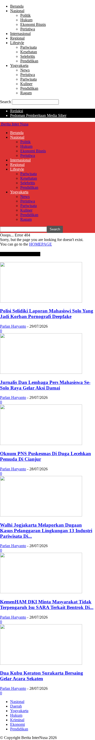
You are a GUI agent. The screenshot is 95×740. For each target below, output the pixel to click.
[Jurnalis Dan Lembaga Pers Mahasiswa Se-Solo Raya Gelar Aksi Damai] (41, 372)
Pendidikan (29, 61)
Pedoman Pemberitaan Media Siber (38, 115)
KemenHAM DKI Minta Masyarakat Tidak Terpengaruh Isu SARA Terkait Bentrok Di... (46, 604)
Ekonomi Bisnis (33, 24)
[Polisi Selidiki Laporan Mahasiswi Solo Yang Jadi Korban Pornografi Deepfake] (41, 301)
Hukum (26, 20)
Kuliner (26, 84)
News (25, 70)
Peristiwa (27, 29)
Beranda (17, 6)
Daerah (16, 706)
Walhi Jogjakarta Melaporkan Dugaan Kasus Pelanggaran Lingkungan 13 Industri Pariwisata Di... (46, 530)
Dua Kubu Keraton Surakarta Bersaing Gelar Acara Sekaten (41, 675)
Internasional (20, 33)
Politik (25, 15)
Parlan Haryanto (13, 326)
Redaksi (16, 111)
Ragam (26, 93)
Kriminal (17, 720)
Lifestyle (17, 43)
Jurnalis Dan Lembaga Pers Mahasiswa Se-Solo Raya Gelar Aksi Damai (45, 385)
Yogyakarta (19, 65)
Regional (17, 38)
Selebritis (27, 56)
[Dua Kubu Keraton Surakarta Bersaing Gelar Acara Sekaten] (41, 663)
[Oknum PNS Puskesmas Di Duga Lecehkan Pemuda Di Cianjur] (41, 443)
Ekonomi (17, 724)
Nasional (17, 11)
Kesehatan (28, 52)
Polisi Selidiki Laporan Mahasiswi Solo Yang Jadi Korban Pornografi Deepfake (46, 313)
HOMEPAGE (40, 244)
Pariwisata (28, 47)
